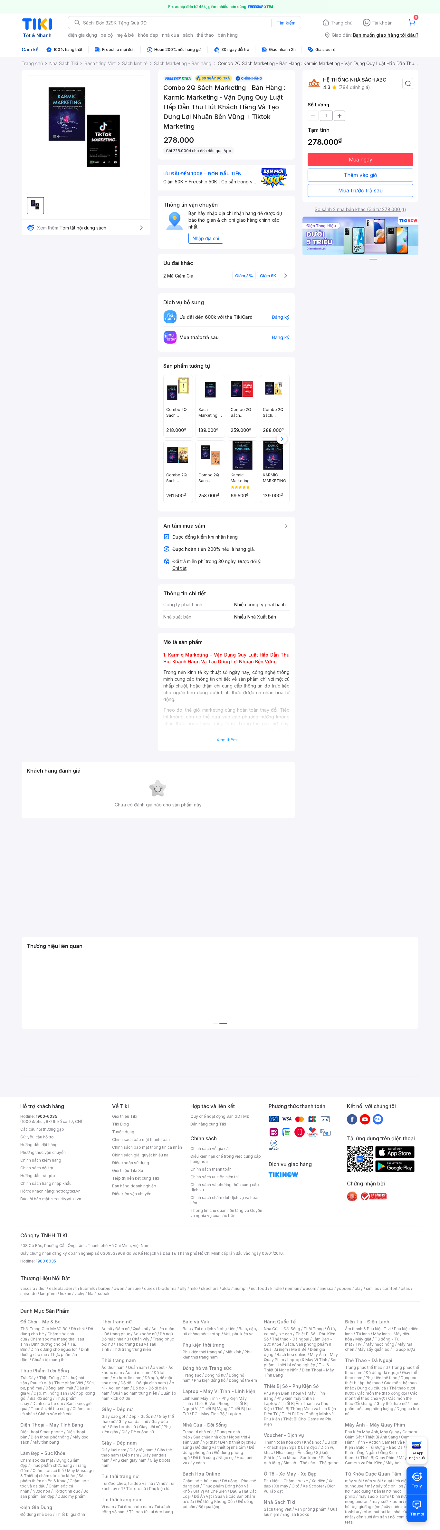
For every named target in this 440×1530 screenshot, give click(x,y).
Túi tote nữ (136, 1488)
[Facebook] (352, 1119)
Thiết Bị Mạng (214, 1408)
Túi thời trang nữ (120, 1476)
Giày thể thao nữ (392, 1403)
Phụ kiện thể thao (381, 1377)
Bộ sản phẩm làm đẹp (54, 1494)
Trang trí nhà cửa (198, 1431)
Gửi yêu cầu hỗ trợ (36, 1137)
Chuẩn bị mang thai (50, 1359)
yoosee (344, 1288)
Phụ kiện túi (159, 1488)
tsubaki (103, 1293)
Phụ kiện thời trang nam (217, 1354)
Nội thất (210, 1442)
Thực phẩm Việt (68, 1382)
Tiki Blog (120, 1124)
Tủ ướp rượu (404, 1349)
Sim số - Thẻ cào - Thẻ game (311, 1462)
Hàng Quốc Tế (280, 1321)
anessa (326, 1288)
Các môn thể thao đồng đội (382, 1393)
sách (188, 35)
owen (119, 1288)
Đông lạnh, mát (59, 1388)
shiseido (28, 1293)
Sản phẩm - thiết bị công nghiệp (301, 1362)
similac (372, 1288)
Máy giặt (363, 1339)
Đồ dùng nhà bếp (36, 1514)
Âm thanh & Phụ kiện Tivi (368, 1328)
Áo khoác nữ (145, 1333)
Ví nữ (160, 1483)
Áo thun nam (113, 1367)
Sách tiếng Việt (278, 1509)
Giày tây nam (141, 1449)
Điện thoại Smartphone (41, 1431)
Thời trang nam (118, 1360)
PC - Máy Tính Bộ (208, 1413)
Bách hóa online (292, 1354)
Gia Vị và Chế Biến (210, 1491)
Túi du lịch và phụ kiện (214, 1328)
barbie (104, 1288)
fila (90, 1293)
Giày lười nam (113, 1449)
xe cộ (107, 35)
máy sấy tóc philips (385, 1486)
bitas (405, 1288)
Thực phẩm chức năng (51, 1465)
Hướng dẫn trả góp (37, 1175)
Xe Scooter (313, 1486)
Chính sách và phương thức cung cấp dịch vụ (224, 1187)
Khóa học (312, 1442)
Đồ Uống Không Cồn (216, 1501)
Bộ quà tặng (209, 1506)
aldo (226, 1288)
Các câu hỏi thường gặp (42, 1129)
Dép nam (130, 1455)
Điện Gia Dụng (36, 1507)
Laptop (234, 1413)
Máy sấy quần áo (373, 1349)
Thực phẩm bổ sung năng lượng (382, 1406)
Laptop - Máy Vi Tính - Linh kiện (219, 1391)
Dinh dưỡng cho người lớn (54, 1349)
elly (183, 1288)
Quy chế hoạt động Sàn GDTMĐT (221, 1116)
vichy (79, 1293)
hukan (65, 1293)
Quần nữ (140, 1328)
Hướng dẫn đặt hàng (39, 1144)
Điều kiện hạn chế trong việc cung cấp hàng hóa (225, 1159)
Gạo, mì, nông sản (50, 1393)
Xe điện (318, 1480)
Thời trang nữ (116, 1321)
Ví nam (107, 1506)
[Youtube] (365, 1119)
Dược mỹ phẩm (72, 1496)
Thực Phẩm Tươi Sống (44, 1370)
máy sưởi (353, 1480)
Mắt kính (233, 1352)
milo (194, 1288)
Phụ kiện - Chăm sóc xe (286, 1480)
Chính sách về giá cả (209, 1148)
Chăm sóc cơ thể (48, 1470)
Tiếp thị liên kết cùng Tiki (135, 1178)
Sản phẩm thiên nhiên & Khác (53, 1478)
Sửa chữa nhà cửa (209, 1437)
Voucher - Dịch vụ (284, 1435)
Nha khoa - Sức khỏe (298, 1457)
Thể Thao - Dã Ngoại (368, 1360)
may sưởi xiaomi (374, 1496)
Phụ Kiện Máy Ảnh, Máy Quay (372, 1431)
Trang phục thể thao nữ (366, 1367)
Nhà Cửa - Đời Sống (205, 1425)
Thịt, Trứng (49, 1377)
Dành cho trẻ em (48, 1403)
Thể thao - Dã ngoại (290, 1339)
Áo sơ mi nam (137, 1372)
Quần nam (137, 1367)
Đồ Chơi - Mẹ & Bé (40, 1321)
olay (359, 1288)
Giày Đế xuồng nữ (137, 1431)
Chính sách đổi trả (36, 1167)
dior (42, 1288)
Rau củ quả (40, 1382)
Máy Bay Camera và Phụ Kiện (380, 1460)
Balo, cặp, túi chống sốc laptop (220, 1331)
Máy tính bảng (46, 1442)
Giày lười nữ (149, 1426)
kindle (276, 1288)
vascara (27, 1288)
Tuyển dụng (123, 1131)
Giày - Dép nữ (117, 1409)
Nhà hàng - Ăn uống (294, 1452)
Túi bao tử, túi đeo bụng (151, 1511)
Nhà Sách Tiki (279, 1502)
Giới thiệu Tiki (124, 1116)
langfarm (48, 1293)
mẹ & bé (125, 35)
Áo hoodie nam (127, 1377)
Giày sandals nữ (133, 1421)
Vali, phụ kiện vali (239, 1333)
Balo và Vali (196, 1321)
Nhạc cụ (226, 1457)
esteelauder (60, 1288)
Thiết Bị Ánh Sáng (381, 1437)
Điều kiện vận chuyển (131, 1193)
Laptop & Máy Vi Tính (307, 1359)
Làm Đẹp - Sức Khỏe (42, 1453)
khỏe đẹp (148, 35)
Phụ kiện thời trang (204, 1345)
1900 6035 (46, 1261)
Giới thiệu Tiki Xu (127, 1170)
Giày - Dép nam (119, 1443)
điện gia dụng (82, 35)
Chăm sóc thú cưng (201, 1480)
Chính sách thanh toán (211, 1169)
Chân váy (140, 1339)
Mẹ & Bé (299, 1349)
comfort (389, 1288)
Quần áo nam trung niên (135, 1393)
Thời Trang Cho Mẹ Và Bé (44, 1328)
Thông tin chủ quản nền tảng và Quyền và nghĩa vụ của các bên (226, 1213)
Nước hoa (41, 1491)
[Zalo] (378, 1119)
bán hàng (228, 35)
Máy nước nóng (380, 1344)
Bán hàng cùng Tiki (208, 1124)
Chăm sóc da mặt (36, 1460)
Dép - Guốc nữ (142, 1416)
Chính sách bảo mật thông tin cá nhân (147, 1147)
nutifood (259, 1288)
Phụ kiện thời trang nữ (202, 1352)
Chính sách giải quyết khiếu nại (140, 1155)
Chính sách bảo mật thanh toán (141, 1139)
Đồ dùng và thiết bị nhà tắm (220, 1447)
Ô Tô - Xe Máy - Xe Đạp (290, 1473)
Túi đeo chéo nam (134, 1506)
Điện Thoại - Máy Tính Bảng (51, 1425)
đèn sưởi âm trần (371, 1517)
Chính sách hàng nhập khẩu (46, 1183)
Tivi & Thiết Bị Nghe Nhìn (296, 1367)
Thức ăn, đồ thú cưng (50, 1408)
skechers (210, 1288)
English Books (295, 1514)
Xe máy (281, 1486)
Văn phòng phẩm (311, 1509)
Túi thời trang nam (121, 1499)
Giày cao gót (113, 1416)
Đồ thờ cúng (204, 1457)
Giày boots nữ (123, 1426)
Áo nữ (106, 1328)
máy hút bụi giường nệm (379, 1504)
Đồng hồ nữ (215, 1375)
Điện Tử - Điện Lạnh (367, 1321)
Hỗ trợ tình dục (66, 1491)
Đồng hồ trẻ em (243, 1380)
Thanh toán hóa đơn (282, 1442)
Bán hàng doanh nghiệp (134, 1186)
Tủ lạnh (363, 1333)
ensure (134, 1288)
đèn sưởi (373, 1480)
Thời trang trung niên (131, 1349)
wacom (309, 1288)
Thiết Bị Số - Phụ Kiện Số (291, 1386)
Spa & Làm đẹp (303, 1447)
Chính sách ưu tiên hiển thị (214, 1176)
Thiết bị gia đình (70, 1514)
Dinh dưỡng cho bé (49, 1344)
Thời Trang (313, 1328)
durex (149, 1288)
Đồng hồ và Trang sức (207, 1368)
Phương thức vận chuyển (43, 1152)
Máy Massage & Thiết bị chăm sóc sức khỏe (57, 1473)
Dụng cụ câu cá (371, 1388)
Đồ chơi (78, 1328)
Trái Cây (28, 1377)
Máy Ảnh (394, 1462)
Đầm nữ (122, 1328)
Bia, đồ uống (41, 1398)
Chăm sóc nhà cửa (55, 1413)
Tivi (358, 1344)
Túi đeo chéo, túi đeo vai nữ (127, 1483)
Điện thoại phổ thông (50, 1437)
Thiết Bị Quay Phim (378, 1457)
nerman (292, 1288)
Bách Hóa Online (201, 1473)
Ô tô (296, 1486)
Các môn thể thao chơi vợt (381, 1396)
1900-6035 (46, 1116)
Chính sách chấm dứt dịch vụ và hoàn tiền (225, 1200)
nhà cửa (170, 35)
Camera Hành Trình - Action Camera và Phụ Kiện (380, 1442)
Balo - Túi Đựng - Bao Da (379, 1447)
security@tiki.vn (66, 1198)
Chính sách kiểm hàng (40, 1160)
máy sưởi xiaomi (387, 1501)
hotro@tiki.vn (68, 1191)
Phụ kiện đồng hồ (209, 1380)
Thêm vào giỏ (360, 175)
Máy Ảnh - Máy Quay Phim (375, 1425)
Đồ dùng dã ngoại (382, 1372)
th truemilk (85, 1288)
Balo (187, 1328)
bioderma (167, 1288)
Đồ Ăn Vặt (203, 1496)
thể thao (205, 35)
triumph (241, 1288)
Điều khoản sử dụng (130, 1162)
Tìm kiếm (286, 22)
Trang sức (192, 1375)
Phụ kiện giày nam (130, 1460)
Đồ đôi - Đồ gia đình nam (143, 1382)
